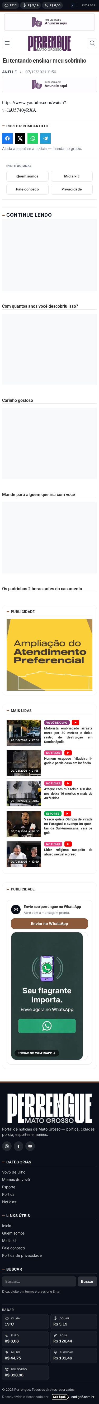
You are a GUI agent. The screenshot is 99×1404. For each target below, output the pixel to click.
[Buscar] (92, 43)
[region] (38, 5)
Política (8, 1194)
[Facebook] (18, 1146)
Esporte (8, 1187)
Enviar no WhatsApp (49, 923)
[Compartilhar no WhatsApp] (32, 138)
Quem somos (27, 176)
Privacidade (72, 189)
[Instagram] (7, 1146)
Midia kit (71, 176)
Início (6, 1225)
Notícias (9, 1201)
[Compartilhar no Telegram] (45, 138)
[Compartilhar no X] (20, 138)
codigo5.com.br (83, 1397)
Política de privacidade (22, 1255)
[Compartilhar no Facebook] (7, 138)
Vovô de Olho (13, 1172)
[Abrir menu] (7, 43)
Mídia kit (9, 1240)
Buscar (87, 1281)
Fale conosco (27, 189)
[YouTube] (30, 1146)
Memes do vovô (16, 1179)
